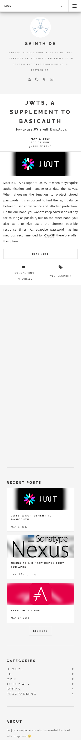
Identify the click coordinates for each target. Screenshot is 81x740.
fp (9, 674)
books (14, 689)
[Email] (51, 79)
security (65, 276)
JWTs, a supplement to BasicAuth (40, 111)
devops (15, 669)
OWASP (49, 235)
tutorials (24, 279)
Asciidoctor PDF (25, 610)
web (52, 276)
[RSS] (29, 79)
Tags (8, 5)
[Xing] (44, 79)
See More (40, 631)
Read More (40, 254)
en (63, 5)
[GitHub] (36, 79)
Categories (21, 661)
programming (23, 273)
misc (12, 679)
